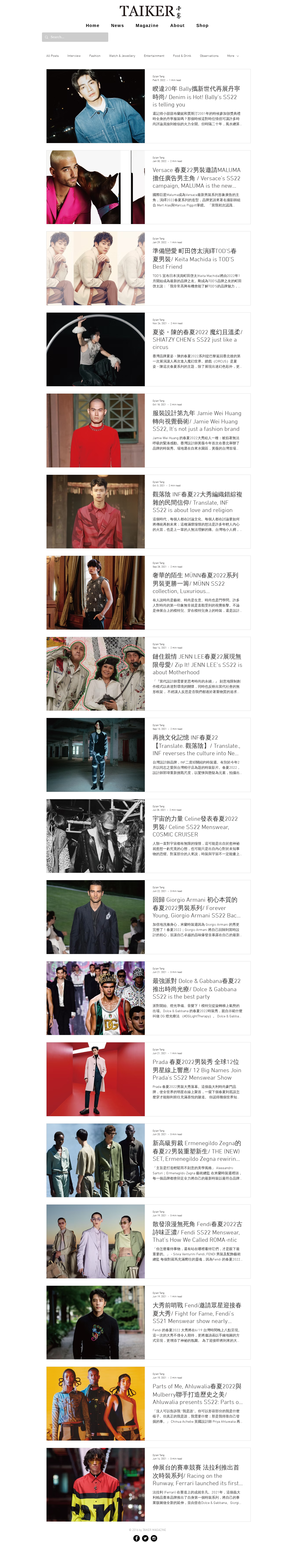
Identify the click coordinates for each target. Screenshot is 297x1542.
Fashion (94, 56)
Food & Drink (182, 56)
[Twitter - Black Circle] (145, 1538)
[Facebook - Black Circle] (136, 1538)
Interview (74, 56)
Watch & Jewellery (122, 56)
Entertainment (154, 56)
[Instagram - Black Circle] (154, 1538)
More (230, 56)
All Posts (52, 56)
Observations (209, 56)
